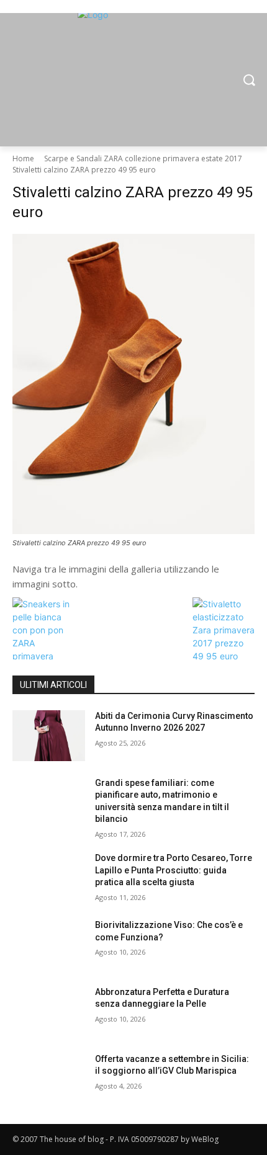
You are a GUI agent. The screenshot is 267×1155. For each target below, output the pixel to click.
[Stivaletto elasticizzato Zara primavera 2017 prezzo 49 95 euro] (223, 656)
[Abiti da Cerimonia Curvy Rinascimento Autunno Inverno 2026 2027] (48, 735)
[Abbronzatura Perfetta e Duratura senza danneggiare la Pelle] (48, 1011)
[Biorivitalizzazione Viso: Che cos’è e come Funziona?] (48, 944)
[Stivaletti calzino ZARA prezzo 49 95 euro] (133, 384)
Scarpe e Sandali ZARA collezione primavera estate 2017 (143, 158)
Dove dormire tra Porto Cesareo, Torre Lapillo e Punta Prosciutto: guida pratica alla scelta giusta (173, 870)
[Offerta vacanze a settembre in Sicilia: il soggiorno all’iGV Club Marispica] (48, 1078)
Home (23, 158)
